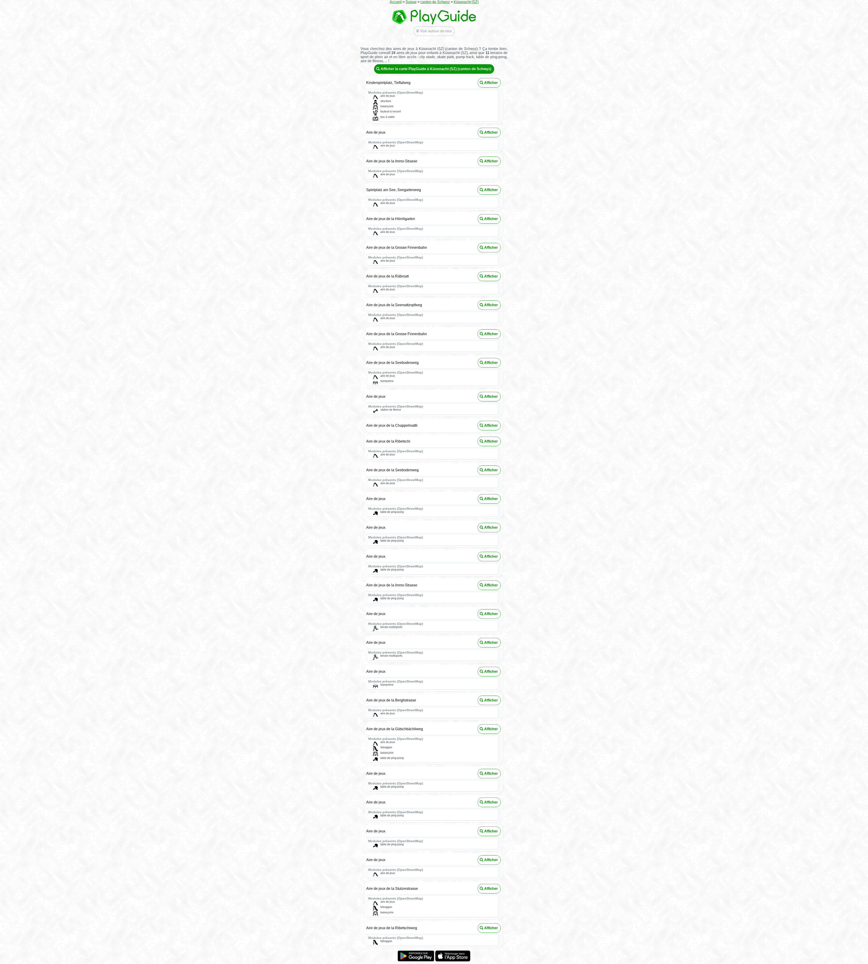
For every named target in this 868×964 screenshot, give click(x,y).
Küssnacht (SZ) (466, 2)
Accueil (396, 2)
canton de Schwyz (435, 2)
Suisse (411, 2)
